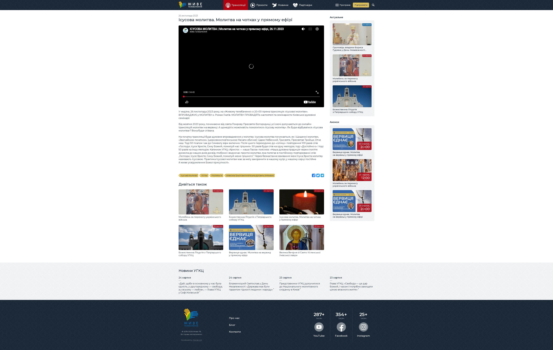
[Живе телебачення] (190, 4)
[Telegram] (322, 175)
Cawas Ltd (197, 340)
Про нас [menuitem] (234, 318)
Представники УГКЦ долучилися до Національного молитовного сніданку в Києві (299, 286)
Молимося (217, 175)
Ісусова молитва (189, 175)
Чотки (204, 175)
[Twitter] (318, 175)
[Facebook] (313, 175)
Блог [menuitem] (232, 325)
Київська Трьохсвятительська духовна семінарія (250, 175)
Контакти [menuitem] (235, 331)
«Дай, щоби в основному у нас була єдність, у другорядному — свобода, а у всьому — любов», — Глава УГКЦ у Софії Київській (200, 288)
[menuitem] (235, 5)
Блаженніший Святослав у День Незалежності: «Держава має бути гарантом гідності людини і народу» (251, 286)
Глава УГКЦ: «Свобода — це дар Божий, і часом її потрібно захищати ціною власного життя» (351, 286)
